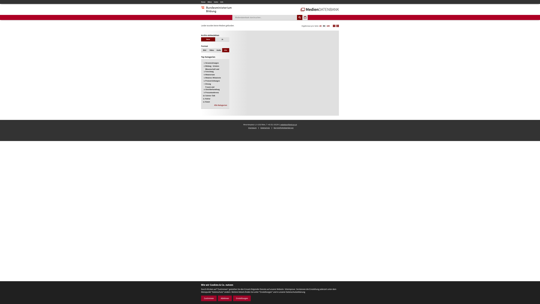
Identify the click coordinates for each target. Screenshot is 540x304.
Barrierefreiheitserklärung (283, 128)
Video (212, 50)
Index (216, 2)
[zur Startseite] (320, 9)
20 (320, 26)
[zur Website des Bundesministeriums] (216, 11)
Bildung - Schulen (212, 66)
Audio (219, 50)
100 (328, 26)
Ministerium (210, 74)
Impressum (252, 128)
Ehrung (208, 84)
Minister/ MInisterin (213, 78)
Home (203, 2)
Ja (222, 39)
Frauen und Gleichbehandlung (212, 88)
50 (324, 26)
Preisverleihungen (212, 81)
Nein (208, 39)
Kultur (207, 99)
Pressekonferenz (212, 92)
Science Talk (210, 95)
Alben (210, 2)
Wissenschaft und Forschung (212, 70)
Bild (204, 50)
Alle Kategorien (220, 105)
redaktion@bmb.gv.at (288, 124)
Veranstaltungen (212, 63)
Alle (225, 50)
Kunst (207, 102)
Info (221, 2)
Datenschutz (265, 128)
